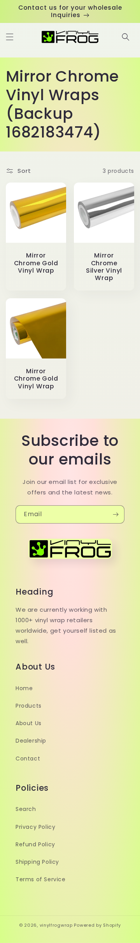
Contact (28, 758)
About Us (29, 723)
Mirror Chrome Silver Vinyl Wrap (104, 267)
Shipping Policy (37, 862)
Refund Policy (35, 844)
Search (26, 809)
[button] (9, 36)
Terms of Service (41, 879)
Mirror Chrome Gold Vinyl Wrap (36, 263)
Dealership (31, 741)
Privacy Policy (35, 827)
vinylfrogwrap (56, 925)
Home (24, 688)
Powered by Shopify (97, 925)
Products (29, 706)
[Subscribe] (115, 514)
